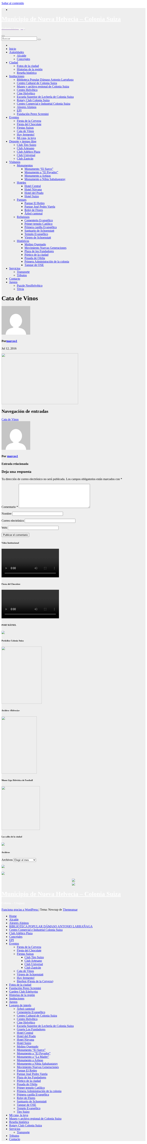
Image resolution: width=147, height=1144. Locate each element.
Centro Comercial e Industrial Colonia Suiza (43, 103)
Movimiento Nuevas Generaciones (45, 247)
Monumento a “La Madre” (33, 1056)
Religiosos (23, 217)
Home (13, 916)
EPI (19, 110)
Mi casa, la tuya (26, 138)
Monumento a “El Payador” (41, 172)
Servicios (14, 268)
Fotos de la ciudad (28, 65)
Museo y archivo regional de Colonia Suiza (43, 86)
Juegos (13, 282)
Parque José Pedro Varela (39, 206)
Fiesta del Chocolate (29, 124)
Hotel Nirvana (33, 189)
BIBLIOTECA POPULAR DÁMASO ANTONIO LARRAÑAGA (51, 926)
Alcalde (21, 55)
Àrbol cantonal (33, 213)
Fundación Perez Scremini (33, 114)
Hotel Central (32, 186)
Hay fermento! (25, 134)
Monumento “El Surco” (38, 168)
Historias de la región (29, 69)
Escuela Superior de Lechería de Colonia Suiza (45, 96)
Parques (21, 199)
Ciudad (13, 62)
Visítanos (14, 162)
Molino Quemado (35, 244)
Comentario (10, 507)
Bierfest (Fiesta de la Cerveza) (35, 981)
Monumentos (25, 165)
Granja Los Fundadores (31, 1029)
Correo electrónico (13, 520)
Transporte (23, 271)
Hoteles (21, 182)
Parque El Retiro (34, 203)
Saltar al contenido (13, 3)
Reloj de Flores (33, 210)
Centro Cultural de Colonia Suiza (37, 83)
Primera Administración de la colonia (46, 261)
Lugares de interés (20, 1005)
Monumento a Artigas (37, 175)
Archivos (7, 859)
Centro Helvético (27, 90)
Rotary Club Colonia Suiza (33, 100)
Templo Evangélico (36, 234)
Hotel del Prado (33, 192)
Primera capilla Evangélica (40, 227)
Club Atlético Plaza (28, 151)
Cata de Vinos (25, 131)
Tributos (22, 275)
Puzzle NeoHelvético (29, 285)
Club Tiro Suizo (26, 144)
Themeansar (70, 909)
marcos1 (11, 341)
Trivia (20, 289)
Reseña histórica (27, 72)
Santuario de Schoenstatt (39, 230)
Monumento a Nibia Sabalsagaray (44, 179)
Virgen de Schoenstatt (37, 237)
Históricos (23, 241)
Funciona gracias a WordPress (20, 909)
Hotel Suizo (31, 196)
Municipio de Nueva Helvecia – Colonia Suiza (61, 18)
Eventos (14, 117)
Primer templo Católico (38, 223)
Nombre (6, 513)
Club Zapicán (25, 158)
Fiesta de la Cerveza (29, 120)
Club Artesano (25, 148)
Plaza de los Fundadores (39, 251)
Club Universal (26, 155)
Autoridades (16, 52)
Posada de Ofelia (34, 258)
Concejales (23, 59)
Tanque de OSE (34, 265)
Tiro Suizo (23, 1111)
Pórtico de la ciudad (36, 254)
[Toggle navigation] (3, 35)
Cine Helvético (26, 93)
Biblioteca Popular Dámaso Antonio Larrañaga (45, 79)
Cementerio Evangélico (38, 220)
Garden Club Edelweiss (23, 991)
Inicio (12, 48)
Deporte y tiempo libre (22, 141)
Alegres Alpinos (26, 107)
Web (4, 527)
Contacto (14, 278)
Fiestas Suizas (25, 127)
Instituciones (16, 76)
